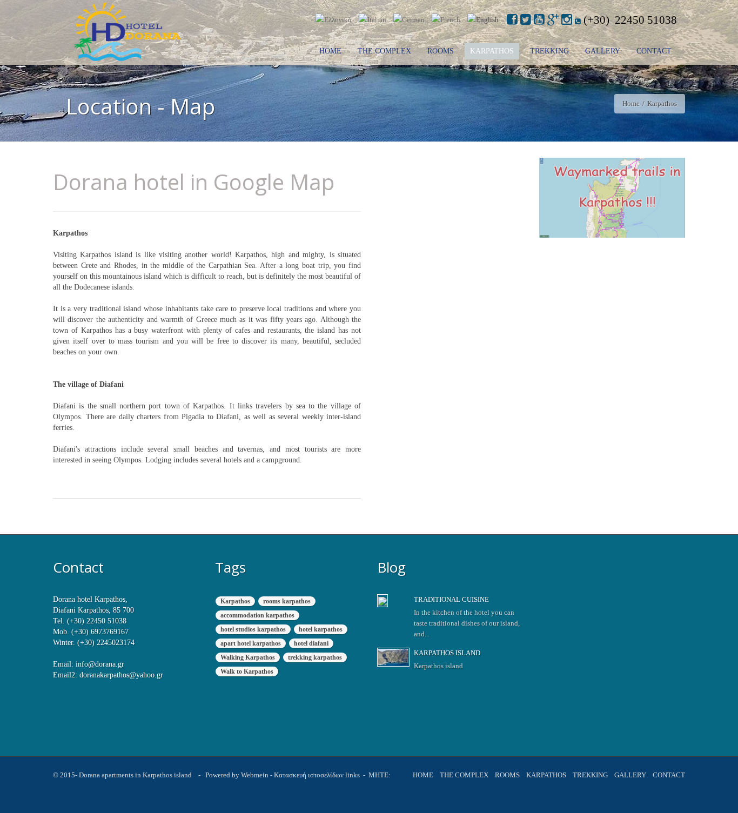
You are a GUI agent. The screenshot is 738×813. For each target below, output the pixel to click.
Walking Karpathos (247, 657)
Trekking (549, 51)
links (352, 775)
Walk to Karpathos (246, 671)
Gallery (602, 51)
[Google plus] (553, 19)
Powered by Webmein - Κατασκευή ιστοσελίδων (274, 775)
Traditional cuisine (451, 599)
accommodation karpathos (257, 615)
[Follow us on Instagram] (566, 19)
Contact (654, 51)
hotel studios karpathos (253, 629)
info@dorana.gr (100, 664)
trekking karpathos (315, 657)
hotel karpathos (321, 629)
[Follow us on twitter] (525, 19)
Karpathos (492, 51)
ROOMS (440, 51)
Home (330, 51)
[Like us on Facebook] (512, 19)
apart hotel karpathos (250, 643)
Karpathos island (447, 653)
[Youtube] (539, 19)
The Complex (384, 51)
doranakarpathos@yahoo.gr (121, 675)
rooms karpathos (287, 601)
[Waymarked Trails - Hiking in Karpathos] (612, 198)
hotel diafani (311, 643)
